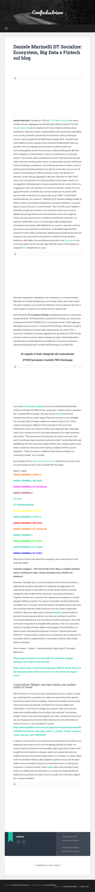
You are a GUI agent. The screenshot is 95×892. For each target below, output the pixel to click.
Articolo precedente (70, 847)
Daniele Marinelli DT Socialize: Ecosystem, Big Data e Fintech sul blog (47, 52)
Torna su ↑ (84, 886)
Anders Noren (70, 886)
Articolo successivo (70, 851)
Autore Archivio (18, 842)
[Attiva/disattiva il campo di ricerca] (88, 28)
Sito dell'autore (24, 842)
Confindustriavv (47, 12)
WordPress (50, 885)
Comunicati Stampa (70, 840)
